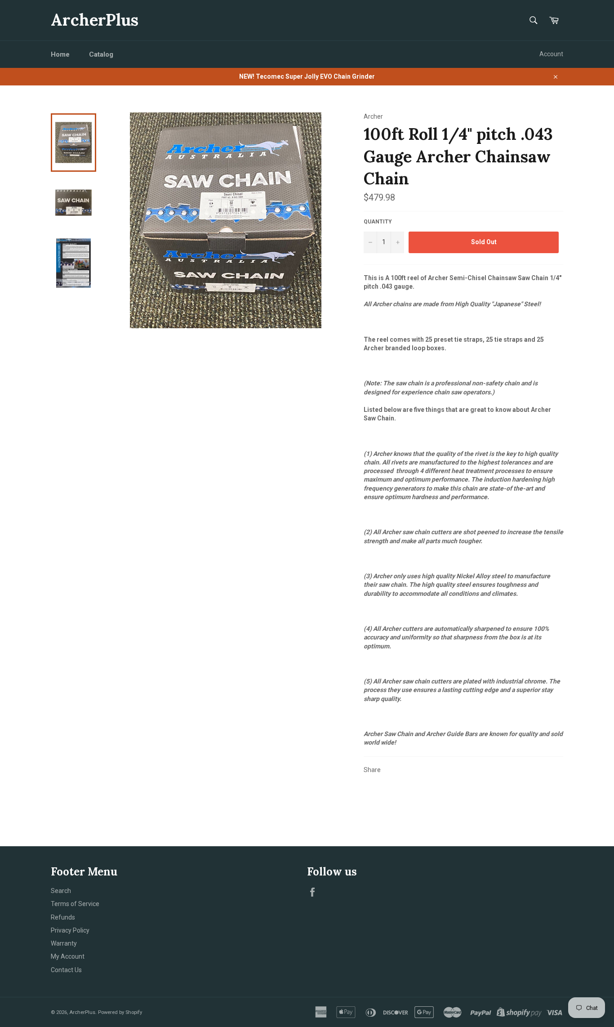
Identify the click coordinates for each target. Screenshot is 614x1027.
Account (551, 54)
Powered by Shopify (120, 1012)
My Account (68, 956)
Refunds (63, 917)
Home (60, 54)
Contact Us (66, 969)
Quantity (378, 222)
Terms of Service (75, 903)
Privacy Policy (70, 930)
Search (61, 890)
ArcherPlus (94, 19)
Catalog (101, 54)
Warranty (64, 943)
